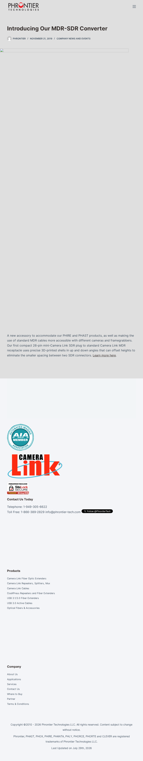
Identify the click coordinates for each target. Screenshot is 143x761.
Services (12, 684)
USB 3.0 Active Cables (19, 603)
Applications (14, 679)
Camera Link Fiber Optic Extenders (26, 578)
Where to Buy (14, 694)
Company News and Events (73, 38)
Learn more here (104, 355)
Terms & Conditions (18, 704)
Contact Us (13, 689)
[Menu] (134, 6)
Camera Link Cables (18, 588)
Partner (11, 699)
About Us (12, 674)
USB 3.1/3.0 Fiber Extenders (23, 598)
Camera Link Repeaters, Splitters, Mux (28, 583)
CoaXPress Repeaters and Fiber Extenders (31, 593)
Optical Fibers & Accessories (23, 608)
